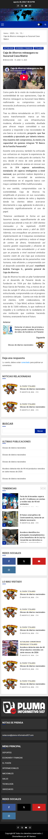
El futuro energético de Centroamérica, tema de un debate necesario (32, 509)
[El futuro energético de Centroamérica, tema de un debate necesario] (10, 511)
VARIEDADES (7, 789)
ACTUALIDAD (8, 48)
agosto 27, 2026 (28, 410)
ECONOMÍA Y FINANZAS (24, 48)
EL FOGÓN (23, 386)
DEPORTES (7, 753)
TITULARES (39, 48)
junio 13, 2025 (21, 60)
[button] (2, 24)
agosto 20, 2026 (28, 515)
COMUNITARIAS (35, 642)
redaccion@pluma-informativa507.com (18, 735)
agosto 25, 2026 (28, 655)
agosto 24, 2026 (28, 687)
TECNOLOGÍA (7, 784)
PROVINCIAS (24, 644)
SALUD (5, 779)
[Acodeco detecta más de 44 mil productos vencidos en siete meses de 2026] (10, 648)
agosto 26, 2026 (28, 633)
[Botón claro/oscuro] (40, 24)
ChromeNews (17, 836)
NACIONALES (8, 773)
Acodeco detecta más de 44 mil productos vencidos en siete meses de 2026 (32, 650)
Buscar (7, 423)
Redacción (9, 60)
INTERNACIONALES (10, 768)
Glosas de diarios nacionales (32, 389)
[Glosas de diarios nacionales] (10, 389)
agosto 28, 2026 (28, 392)
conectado (25, 362)
